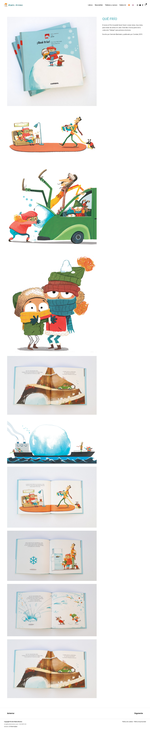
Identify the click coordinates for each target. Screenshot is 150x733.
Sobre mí (122, 5)
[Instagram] (137, 5)
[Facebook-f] (142, 5)
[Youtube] (140, 5)
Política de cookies (127, 721)
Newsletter (99, 5)
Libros (90, 5)
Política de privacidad (140, 721)
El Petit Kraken (13, 726)
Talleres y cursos (111, 5)
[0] (145, 5)
